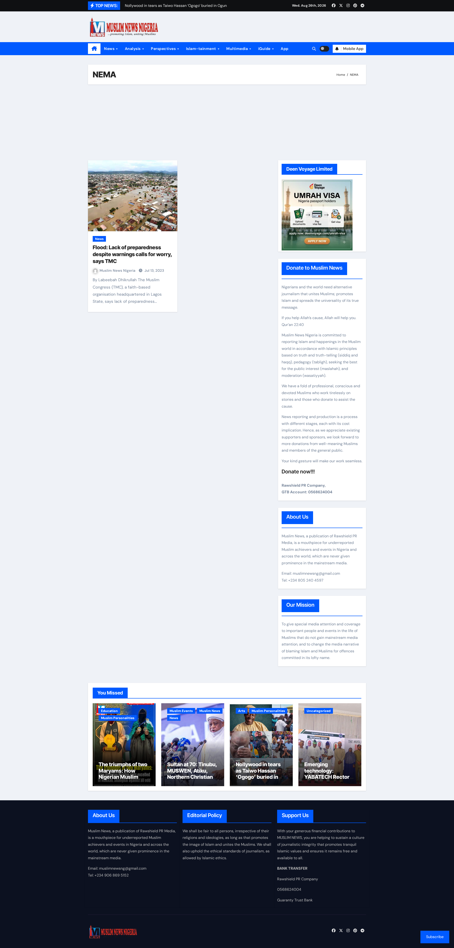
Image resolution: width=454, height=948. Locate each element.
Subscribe (435, 936)
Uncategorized (319, 711)
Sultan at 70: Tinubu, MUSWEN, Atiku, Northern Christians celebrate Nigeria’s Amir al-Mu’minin (192, 776)
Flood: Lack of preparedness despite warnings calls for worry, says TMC (132, 254)
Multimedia (237, 48)
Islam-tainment (201, 48)
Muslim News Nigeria (118, 270)
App (284, 48)
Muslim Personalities (117, 718)
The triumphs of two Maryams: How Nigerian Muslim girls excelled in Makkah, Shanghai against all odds (123, 780)
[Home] (94, 48)
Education (109, 711)
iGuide (265, 48)
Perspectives (164, 48)
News (110, 48)
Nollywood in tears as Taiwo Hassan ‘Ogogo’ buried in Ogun (258, 773)
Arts (241, 711)
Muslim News (209, 711)
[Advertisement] (228, 122)
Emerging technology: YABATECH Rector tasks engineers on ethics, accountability (327, 780)
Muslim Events (181, 711)
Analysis (133, 48)
